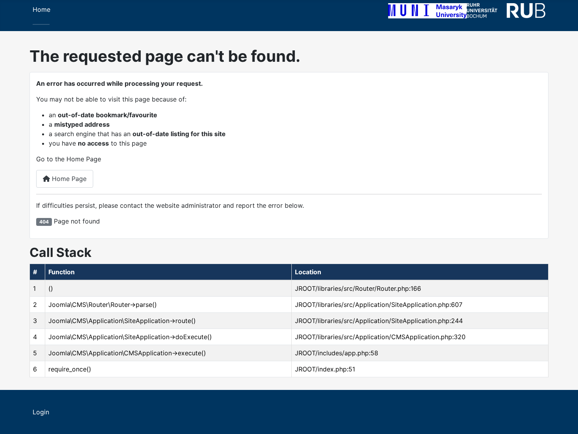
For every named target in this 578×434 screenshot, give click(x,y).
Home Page (68, 179)
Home (41, 9)
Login (41, 412)
